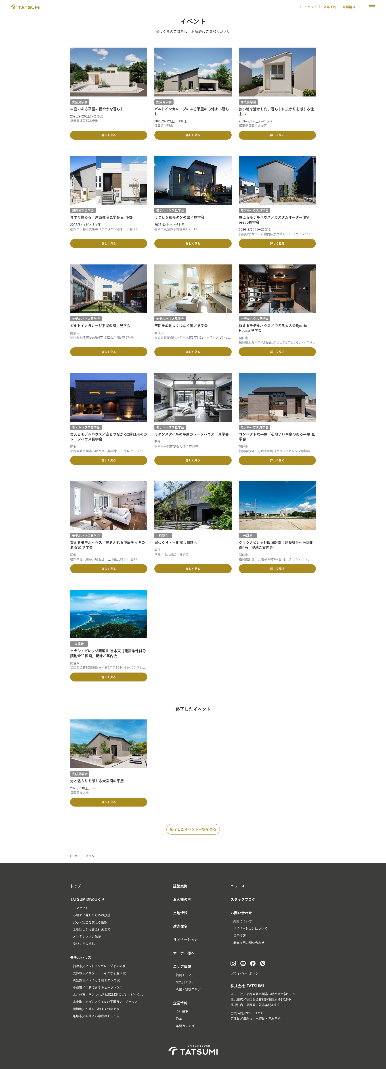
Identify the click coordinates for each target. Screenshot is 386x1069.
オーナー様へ (184, 953)
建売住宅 (180, 926)
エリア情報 (182, 966)
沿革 (179, 1018)
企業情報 (180, 1003)
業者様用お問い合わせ (248, 942)
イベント (310, 6)
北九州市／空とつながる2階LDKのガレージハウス (108, 994)
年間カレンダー (186, 1025)
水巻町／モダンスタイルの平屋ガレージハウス (105, 1001)
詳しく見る (108, 135)
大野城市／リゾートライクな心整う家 (99, 973)
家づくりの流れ (84, 943)
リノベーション (185, 939)
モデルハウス (80, 957)
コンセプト (80, 908)
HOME (75, 856)
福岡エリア (183, 975)
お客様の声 (182, 899)
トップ (75, 886)
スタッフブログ (243, 899)
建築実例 (180, 886)
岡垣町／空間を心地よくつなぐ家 (96, 1008)
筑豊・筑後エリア (188, 989)
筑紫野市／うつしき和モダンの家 (96, 980)
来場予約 (329, 6)
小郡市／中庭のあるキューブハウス (97, 987)
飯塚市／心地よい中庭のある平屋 (96, 1016)
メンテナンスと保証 (87, 936)
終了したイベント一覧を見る (193, 829)
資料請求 (349, 6)
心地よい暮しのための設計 (91, 915)
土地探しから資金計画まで (91, 929)
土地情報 (180, 913)
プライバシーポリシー (246, 973)
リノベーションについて (250, 928)
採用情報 (239, 935)
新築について (242, 921)
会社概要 (182, 1011)
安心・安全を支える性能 (90, 922)
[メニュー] (372, 6)
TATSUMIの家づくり (87, 899)
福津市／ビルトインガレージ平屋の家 (99, 966)
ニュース (238, 886)
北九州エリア (185, 982)
